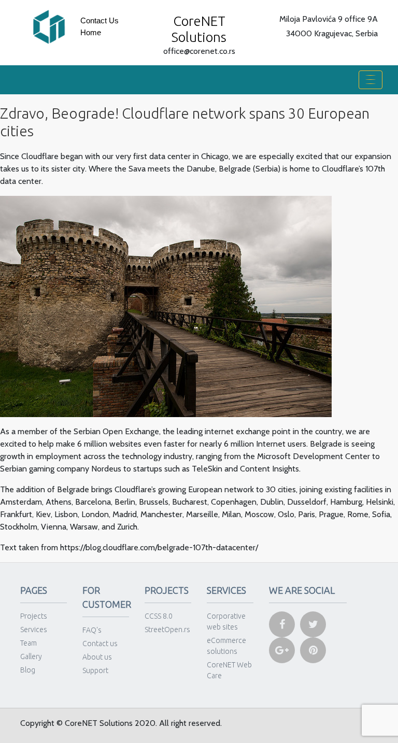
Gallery (31, 656)
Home (90, 32)
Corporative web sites (226, 621)
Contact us (99, 20)
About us (97, 657)
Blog (27, 670)
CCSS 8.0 (159, 616)
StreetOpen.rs (167, 629)
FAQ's (92, 630)
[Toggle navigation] (370, 79)
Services (33, 629)
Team (28, 643)
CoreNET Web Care (229, 670)
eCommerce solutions (226, 645)
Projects (33, 616)
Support (95, 670)
